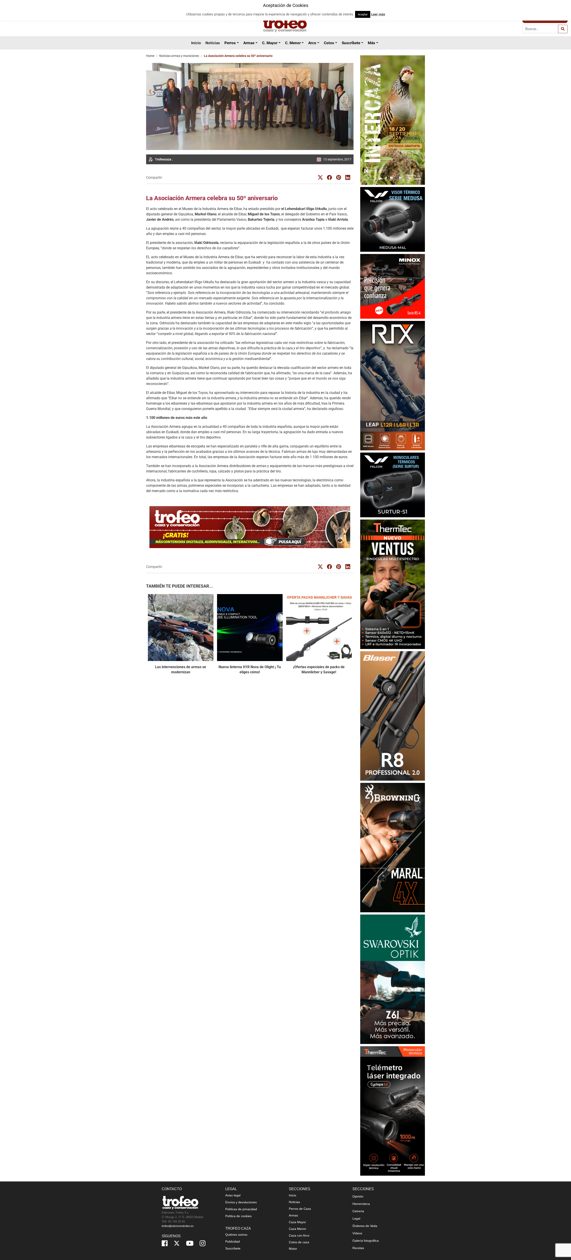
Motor (293, 1248)
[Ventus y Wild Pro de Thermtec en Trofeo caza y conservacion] (392, 584)
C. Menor (293, 43)
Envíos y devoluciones (241, 1202)
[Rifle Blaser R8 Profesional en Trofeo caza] (392, 716)
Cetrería (358, 1211)
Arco (312, 43)
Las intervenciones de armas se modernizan (180, 669)
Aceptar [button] (363, 14)
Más (371, 43)
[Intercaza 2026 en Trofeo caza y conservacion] (392, 120)
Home (150, 56)
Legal (356, 1218)
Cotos (329, 43)
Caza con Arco (299, 1235)
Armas (248, 43)
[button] (238, 43)
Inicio (196, 43)
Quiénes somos (236, 1234)
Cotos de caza (299, 1242)
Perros (230, 43)
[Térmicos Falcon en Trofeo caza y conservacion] (392, 219)
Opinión (357, 1196)
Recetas (358, 1248)
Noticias (212, 43)
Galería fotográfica (365, 1240)
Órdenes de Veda (364, 1226)
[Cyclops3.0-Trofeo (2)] (392, 1111)
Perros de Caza (300, 1208)
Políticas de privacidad (241, 1209)
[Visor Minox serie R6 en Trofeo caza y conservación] (392, 286)
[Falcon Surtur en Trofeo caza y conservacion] (392, 485)
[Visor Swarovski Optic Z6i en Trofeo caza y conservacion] (392, 979)
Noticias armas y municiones (179, 56)
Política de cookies (238, 1216)
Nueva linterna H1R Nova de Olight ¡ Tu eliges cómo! (250, 669)
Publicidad (232, 1241)
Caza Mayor (297, 1222)
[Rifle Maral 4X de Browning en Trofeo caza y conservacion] (392, 847)
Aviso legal (232, 1195)
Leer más (378, 14)
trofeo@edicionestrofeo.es (178, 1226)
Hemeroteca (361, 1204)
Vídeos (357, 1233)
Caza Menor (297, 1229)
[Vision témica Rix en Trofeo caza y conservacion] (392, 385)
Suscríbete (351, 43)
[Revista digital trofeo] (249, 527)
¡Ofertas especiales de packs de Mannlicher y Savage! (319, 669)
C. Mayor (269, 43)
